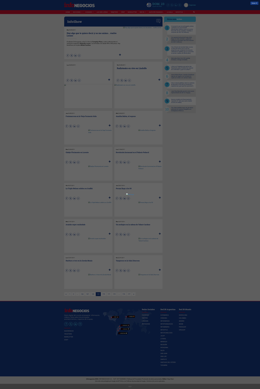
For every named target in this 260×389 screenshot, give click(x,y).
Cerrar (254, 3)
